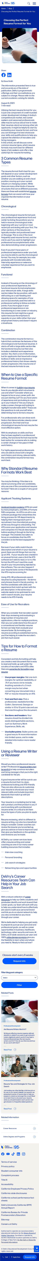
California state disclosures (14, 1193)
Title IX (4, 1179)
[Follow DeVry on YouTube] (8, 1154)
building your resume (26, 387)
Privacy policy (7, 1166)
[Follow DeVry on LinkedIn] (18, 1154)
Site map (5, 1219)
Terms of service (9, 1161)
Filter (19, 985)
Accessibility (7, 1184)
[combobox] (19, 977)
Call (6, 1257)
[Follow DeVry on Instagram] (23, 1154)
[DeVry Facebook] (2, 1154)
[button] (34, 4)
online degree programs (16, 937)
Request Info (30, 1257)
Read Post (8, 1049)
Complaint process (10, 1175)
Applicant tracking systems (12, 507)
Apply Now (16, 1257)
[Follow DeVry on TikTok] (13, 1154)
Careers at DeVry (9, 1224)
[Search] (28, 4)
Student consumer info (11, 1170)
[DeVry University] (8, 3)
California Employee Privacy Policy (17, 1188)
